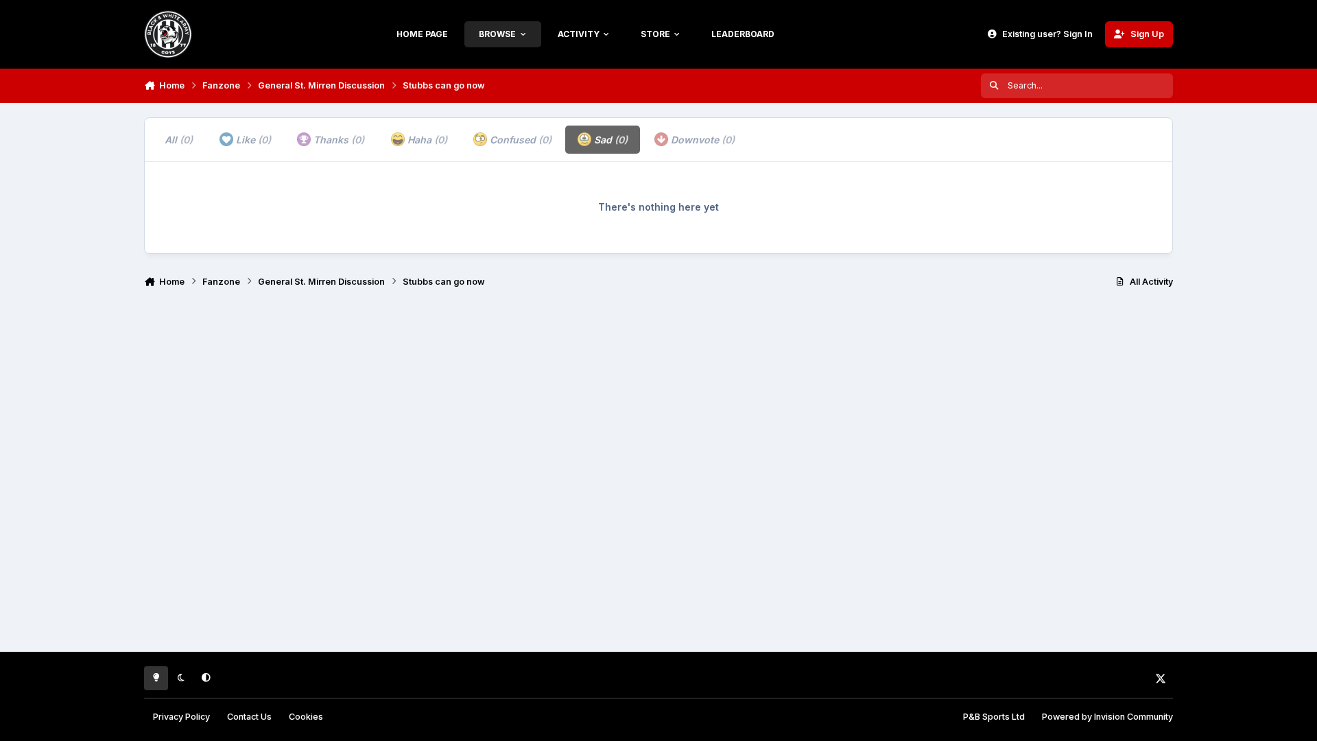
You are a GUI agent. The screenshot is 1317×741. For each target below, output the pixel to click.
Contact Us (249, 716)
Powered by (1107, 716)
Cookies (306, 716)
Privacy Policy (181, 716)
